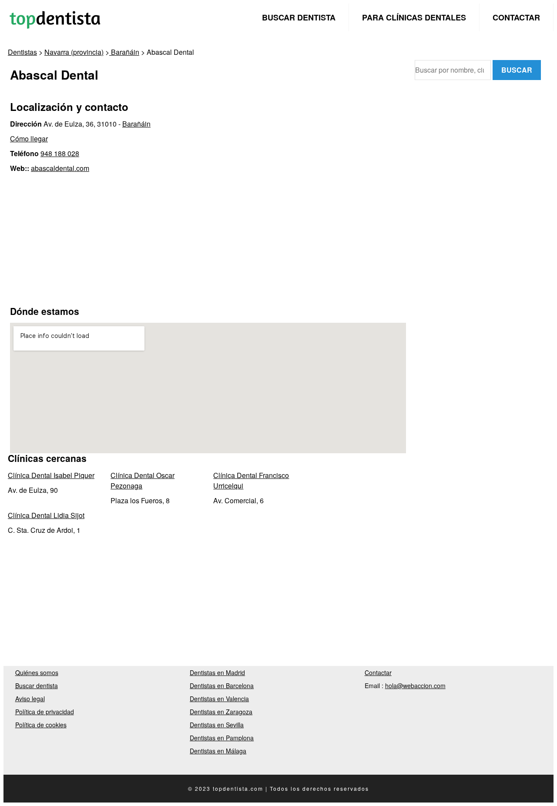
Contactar (516, 17)
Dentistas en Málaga (218, 750)
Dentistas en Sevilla (217, 724)
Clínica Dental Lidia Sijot (46, 515)
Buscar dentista (299, 17)
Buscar (516, 70)
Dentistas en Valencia (219, 698)
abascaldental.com (60, 168)
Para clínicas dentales (414, 17)
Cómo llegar (29, 139)
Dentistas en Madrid (217, 672)
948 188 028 (59, 153)
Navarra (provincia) (74, 52)
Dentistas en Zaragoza (221, 711)
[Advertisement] (208, 239)
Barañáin (124, 52)
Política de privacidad (44, 711)
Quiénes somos (36, 672)
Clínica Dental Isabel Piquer (51, 475)
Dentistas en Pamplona (222, 737)
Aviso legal (30, 698)
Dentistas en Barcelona (222, 685)
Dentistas (22, 52)
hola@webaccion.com (415, 685)
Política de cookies (41, 724)
